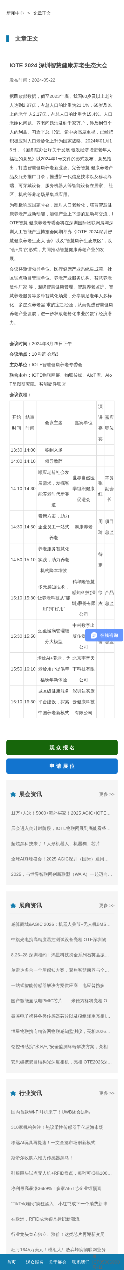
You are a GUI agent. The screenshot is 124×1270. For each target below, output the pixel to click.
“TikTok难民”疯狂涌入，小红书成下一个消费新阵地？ (63, 1203)
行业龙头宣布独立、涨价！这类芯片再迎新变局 (58, 1234)
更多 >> (106, 794)
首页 (11, 1262)
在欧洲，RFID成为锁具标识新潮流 (45, 1219)
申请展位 (63, 766)
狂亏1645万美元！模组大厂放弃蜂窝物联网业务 (58, 1249)
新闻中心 (15, 13)
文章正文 (42, 13)
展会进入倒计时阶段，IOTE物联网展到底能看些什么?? (65, 828)
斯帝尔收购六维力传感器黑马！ (42, 1157)
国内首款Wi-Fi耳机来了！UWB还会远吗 (50, 1111)
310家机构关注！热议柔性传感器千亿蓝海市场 (57, 1127)
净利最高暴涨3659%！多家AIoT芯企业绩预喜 (56, 1188)
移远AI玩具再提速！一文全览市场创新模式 (53, 1142)
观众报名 (63, 747)
